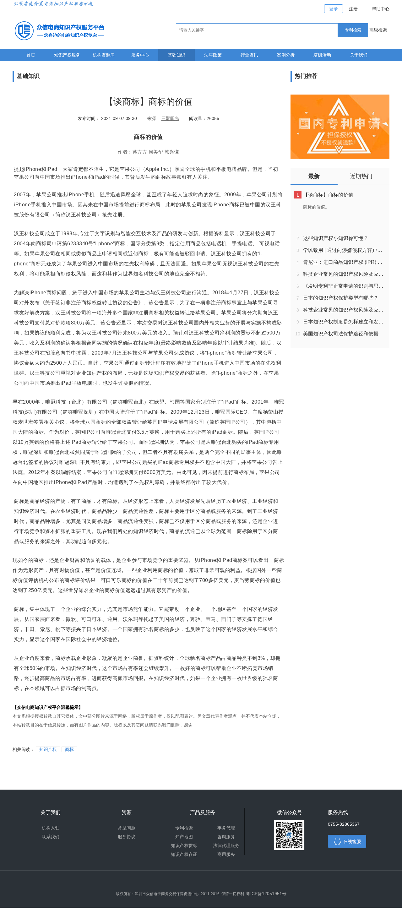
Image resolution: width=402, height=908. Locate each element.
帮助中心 (380, 8)
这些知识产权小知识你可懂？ (335, 238)
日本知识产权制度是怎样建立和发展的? (344, 321)
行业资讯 (249, 54)
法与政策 (213, 54)
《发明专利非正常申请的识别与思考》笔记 (344, 286)
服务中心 (140, 54)
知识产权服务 (67, 54)
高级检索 (378, 29)
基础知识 (176, 54)
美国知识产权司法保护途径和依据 (340, 333)
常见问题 (126, 827)
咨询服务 (226, 836)
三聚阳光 (170, 118)
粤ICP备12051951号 (266, 893)
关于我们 (358, 54)
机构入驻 (50, 827)
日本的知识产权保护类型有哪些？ (340, 298)
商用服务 (226, 854)
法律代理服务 (226, 845)
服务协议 (126, 836)
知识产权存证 (184, 854)
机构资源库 (104, 54)
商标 (69, 749)
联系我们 (50, 836)
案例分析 (286, 54)
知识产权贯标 (184, 845)
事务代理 (226, 827)
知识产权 (48, 749)
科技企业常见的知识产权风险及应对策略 (344, 310)
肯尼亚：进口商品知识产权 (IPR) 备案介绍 (344, 262)
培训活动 (322, 54)
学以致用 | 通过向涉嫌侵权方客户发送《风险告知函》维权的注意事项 (344, 250)
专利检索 (184, 827)
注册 (353, 8)
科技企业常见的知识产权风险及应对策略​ (344, 274)
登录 (333, 8)
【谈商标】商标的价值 (328, 195)
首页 (30, 54)
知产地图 (184, 836)
